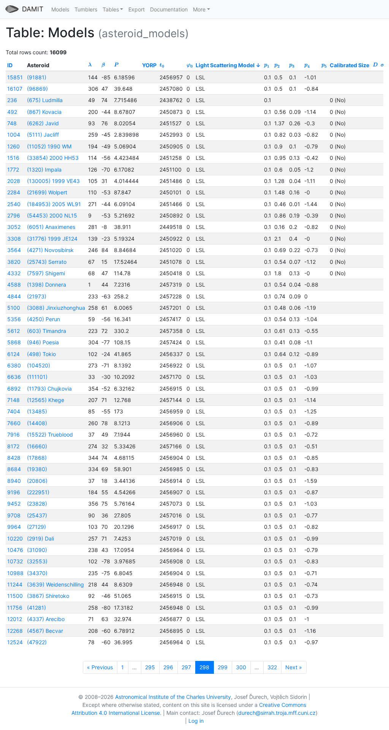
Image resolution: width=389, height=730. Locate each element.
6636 (14, 377)
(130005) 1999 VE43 (53, 181)
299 (223, 667)
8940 (14, 481)
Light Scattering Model (225, 65)
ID (10, 65)
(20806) (37, 481)
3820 (14, 262)
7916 (13, 434)
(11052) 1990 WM (49, 146)
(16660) (37, 446)
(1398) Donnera (46, 284)
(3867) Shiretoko (48, 596)
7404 (13, 411)
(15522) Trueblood (50, 434)
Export (136, 9)
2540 (14, 204)
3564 (14, 250)
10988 (15, 573)
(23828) (37, 503)
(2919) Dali (40, 538)
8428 (14, 457)
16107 (14, 88)
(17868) (37, 457)
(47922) (37, 642)
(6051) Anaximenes (51, 227)
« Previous (100, 667)
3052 (14, 227)
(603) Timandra (46, 331)
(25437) (37, 515)
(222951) (38, 492)
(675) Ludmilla (45, 100)
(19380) (37, 469)
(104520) (38, 365)
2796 (13, 215)
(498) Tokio (41, 354)
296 (168, 667)
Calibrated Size (349, 65)
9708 (14, 515)
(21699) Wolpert (47, 192)
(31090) (37, 550)
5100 (13, 307)
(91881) (36, 77)
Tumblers (85, 9)
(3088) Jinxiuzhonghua (56, 307)
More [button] (199, 9)
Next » (293, 667)
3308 (14, 238)
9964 (14, 526)
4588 (14, 284)
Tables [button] (111, 9)
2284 (13, 192)
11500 (15, 596)
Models (60, 9)
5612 (13, 331)
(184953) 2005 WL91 (54, 204)
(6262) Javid (43, 123)
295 (150, 667)
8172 (13, 446)
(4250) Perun (43, 319)
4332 (14, 273)
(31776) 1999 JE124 (52, 238)
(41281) (36, 607)
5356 (14, 319)
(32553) (37, 561)
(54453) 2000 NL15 (52, 215)
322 (272, 667)
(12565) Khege (45, 400)
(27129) (36, 526)
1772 (13, 169)
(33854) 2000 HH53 (53, 158)
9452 (14, 503)
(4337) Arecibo (46, 619)
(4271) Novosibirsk (50, 250)
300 (241, 667)
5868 (14, 342)
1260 (13, 146)
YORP (149, 65)
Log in (196, 720)
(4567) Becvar (45, 631)
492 (12, 112)
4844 (14, 296)
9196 (13, 492)
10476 (15, 550)
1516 (13, 158)
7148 (13, 400)
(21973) (36, 296)
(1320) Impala (44, 169)
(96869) (37, 88)
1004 (13, 134)
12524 (15, 642)
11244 (14, 584)
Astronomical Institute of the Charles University (173, 697)
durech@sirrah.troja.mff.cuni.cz (277, 713)
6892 (14, 388)
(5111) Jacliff (43, 134)
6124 (13, 354)
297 (186, 667)
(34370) (37, 573)
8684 (14, 469)
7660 (14, 423)
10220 (15, 538)
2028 (13, 181)
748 (12, 123)
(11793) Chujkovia (49, 388)
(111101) (37, 377)
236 (12, 100)
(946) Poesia (43, 342)
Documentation (169, 9)
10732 (15, 561)
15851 (15, 77)
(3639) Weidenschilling (55, 584)
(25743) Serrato (46, 262)
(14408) (37, 423)
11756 (14, 607)
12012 (14, 619)
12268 (15, 631)
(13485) (37, 411)
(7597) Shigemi (46, 273)
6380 (14, 365)
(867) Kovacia (44, 112)
